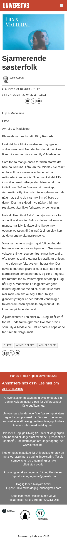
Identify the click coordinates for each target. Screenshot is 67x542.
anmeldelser (25, 345)
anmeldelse (47, 345)
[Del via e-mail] (38, 101)
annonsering (12, 388)
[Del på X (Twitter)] (33, 101)
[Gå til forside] (16, 5)
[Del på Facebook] (27, 101)
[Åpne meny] (61, 5)
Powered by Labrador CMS (33, 536)
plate (8, 345)
